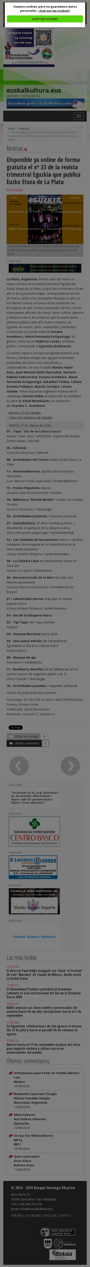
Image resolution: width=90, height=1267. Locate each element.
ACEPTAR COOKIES (45, 19)
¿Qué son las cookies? (54, 11)
